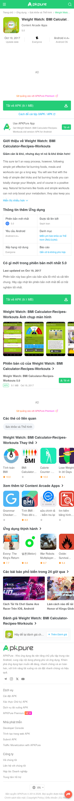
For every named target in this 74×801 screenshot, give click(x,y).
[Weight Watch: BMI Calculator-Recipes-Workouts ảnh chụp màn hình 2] (55, 339)
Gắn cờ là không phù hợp (53, 252)
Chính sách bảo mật (15, 797)
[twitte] (17, 679)
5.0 (12, 223)
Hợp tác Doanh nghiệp (15, 771)
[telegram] (5, 679)
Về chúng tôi (10, 760)
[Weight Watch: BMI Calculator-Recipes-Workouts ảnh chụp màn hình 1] (34, 339)
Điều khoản (51, 797)
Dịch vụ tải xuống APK (15, 707)
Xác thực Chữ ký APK (15, 701)
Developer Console (13, 728)
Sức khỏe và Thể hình (41, 12)
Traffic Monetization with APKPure (22, 745)
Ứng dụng (21, 12)
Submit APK (10, 739)
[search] (69, 4)
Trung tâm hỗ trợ (12, 777)
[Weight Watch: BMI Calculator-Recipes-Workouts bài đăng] (12, 339)
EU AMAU (64, 797)
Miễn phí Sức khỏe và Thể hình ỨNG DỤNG (53, 237)
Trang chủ (8, 12)
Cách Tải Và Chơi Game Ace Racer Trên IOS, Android (21, 606)
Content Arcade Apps (34, 25)
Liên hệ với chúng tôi (14, 765)
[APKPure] (37, 4)
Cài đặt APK (10, 696)
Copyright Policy (35, 797)
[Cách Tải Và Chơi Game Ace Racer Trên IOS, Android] (24, 588)
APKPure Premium (13, 713)
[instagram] (11, 679)
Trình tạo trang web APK (16, 733)
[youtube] (23, 679)
